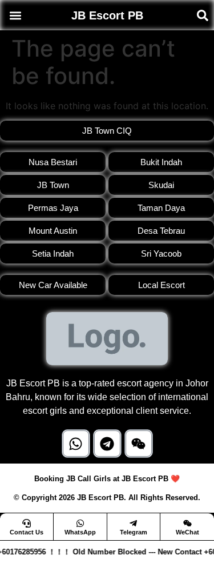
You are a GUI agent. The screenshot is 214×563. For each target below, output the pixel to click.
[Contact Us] (26, 523)
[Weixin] (138, 443)
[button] (15, 15)
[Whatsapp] (76, 443)
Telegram (133, 532)
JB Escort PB (107, 15)
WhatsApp (80, 532)
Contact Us (26, 532)
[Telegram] (107, 443)
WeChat (187, 532)
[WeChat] (187, 523)
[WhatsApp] (80, 523)
